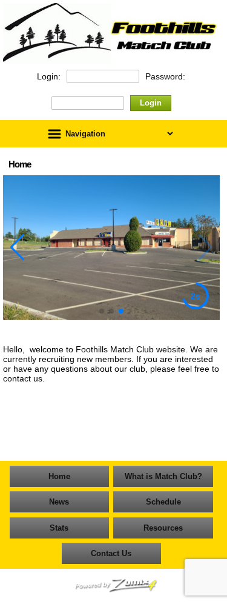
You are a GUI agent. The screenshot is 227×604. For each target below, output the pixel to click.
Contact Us (111, 553)
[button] (101, 311)
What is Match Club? (163, 476)
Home (59, 476)
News (59, 501)
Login (151, 102)
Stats (59, 527)
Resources (163, 527)
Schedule (163, 501)
